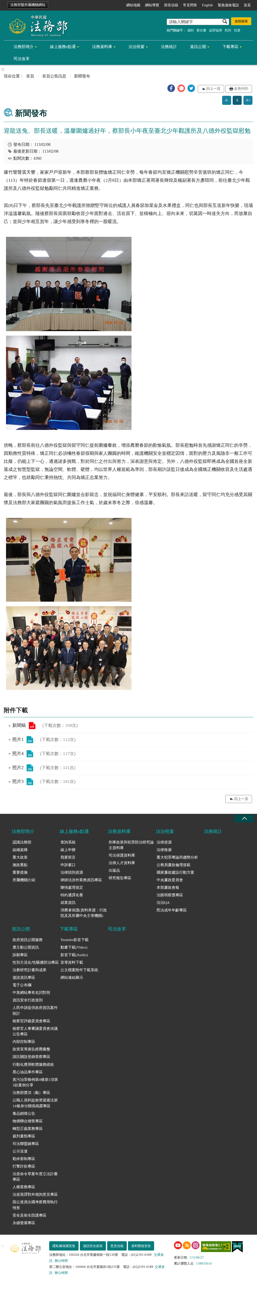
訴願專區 (20, 955)
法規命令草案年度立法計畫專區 (35, 1177)
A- (227, 100)
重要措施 (20, 872)
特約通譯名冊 (71, 895)
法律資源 (164, 842)
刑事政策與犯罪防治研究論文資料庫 (131, 845)
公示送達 (20, 1151)
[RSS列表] (187, 1245)
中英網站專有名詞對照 (31, 993)
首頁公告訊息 (54, 76)
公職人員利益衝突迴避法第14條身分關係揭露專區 (35, 1103)
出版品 (114, 870)
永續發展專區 (24, 1223)
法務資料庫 (102, 47)
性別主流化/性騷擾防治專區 (36, 962)
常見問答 (190, 5)
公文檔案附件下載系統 (79, 970)
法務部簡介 (24, 47)
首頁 (247, 5)
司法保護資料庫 (122, 855)
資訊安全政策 (93, 1246)
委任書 (201, 30)
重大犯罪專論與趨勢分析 (177, 857)
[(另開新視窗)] (178, 1245)
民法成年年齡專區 (172, 910)
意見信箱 (116, 1246)
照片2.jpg (30, 768)
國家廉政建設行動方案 (175, 872)
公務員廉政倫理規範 (173, 865)
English (207, 5)
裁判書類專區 (24, 1136)
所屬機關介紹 (24, 880)
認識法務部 (22, 842)
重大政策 (20, 857)
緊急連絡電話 (228, 5)
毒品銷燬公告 (24, 1114)
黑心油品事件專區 (28, 1072)
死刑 (228, 30)
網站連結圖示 (71, 977)
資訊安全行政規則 (28, 1000)
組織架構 (20, 850)
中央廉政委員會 (170, 880)
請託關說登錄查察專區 (31, 1057)
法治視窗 (136, 47)
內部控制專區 (24, 1042)
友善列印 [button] (241, 89)
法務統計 (169, 47)
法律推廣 (164, 850)
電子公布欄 (22, 985)
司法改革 (22, 59)
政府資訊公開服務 (28, 940)
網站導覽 (152, 5)
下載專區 (230, 47)
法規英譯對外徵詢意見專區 (35, 1194)
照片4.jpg (30, 753)
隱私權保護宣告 (63, 1246)
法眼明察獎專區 (170, 895)
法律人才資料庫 (122, 863)
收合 (244, 818)
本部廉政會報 (168, 887)
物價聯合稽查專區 (28, 1121)
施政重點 (20, 865)
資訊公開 (198, 47)
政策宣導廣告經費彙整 (31, 1049)
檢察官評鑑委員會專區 (31, 1021)
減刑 (190, 30)
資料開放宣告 (141, 1246)
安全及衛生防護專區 (29, 1215)
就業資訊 (68, 903)
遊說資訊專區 (24, 977)
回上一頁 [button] (213, 89)
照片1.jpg (30, 739)
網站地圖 (133, 5)
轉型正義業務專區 (28, 1129)
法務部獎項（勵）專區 (31, 1093)
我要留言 (68, 857)
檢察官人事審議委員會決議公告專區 (35, 1031)
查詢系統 (68, 842)
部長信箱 (171, 5)
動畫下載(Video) (73, 947)
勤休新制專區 (24, 1159)
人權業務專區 (24, 1187)
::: (2, 4)
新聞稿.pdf (32, 725)
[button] (171, 88)
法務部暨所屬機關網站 (27, 5)
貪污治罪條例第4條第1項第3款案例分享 (35, 1082)
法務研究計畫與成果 (29, 970)
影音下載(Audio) (74, 955)
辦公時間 (61, 1261)
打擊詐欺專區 (24, 1166)
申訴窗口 (68, 865)
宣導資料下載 (71, 962)
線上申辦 (68, 850)
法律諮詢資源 (71, 872)
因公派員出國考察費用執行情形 (35, 1205)
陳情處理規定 (71, 887)
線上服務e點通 (63, 47)
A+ (248, 100)
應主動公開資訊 (26, 947)
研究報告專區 (120, 878)
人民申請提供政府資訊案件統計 (35, 1010)
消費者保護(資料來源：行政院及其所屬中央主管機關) (83, 913)
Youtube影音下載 (74, 940)
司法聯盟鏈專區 (26, 1144)
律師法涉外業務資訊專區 (81, 880)
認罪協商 (215, 30)
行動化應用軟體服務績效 (33, 1064)
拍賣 (237, 30)
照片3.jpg (30, 781)
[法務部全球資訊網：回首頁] (36, 26)
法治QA (163, 903)
